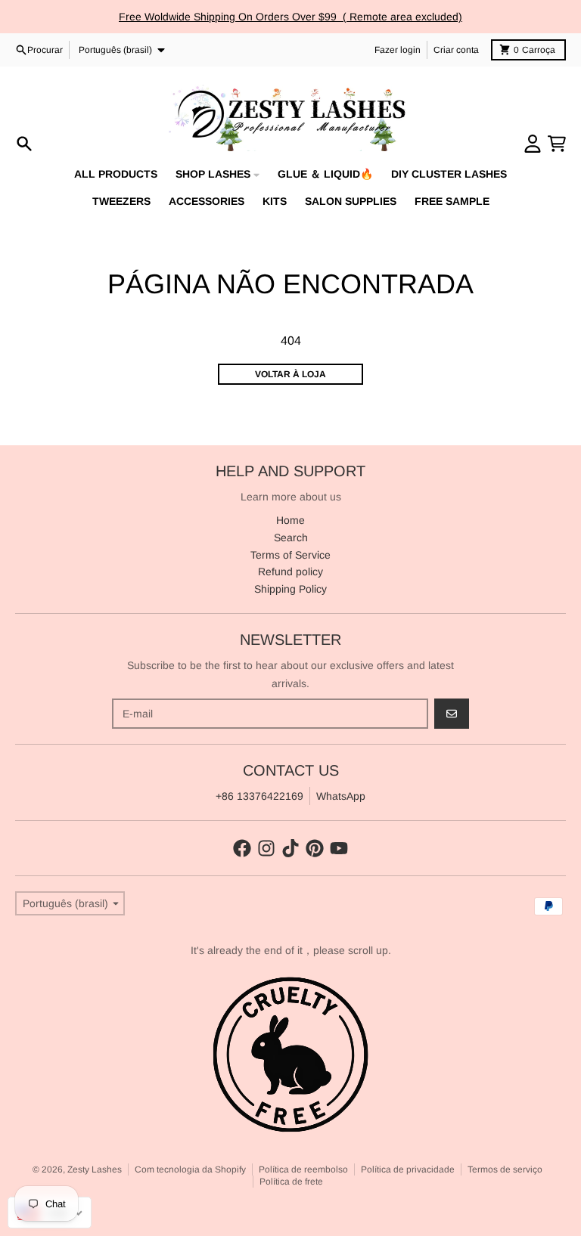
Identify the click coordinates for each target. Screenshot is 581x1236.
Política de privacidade (408, 1169)
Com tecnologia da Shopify (190, 1169)
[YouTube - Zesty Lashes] (339, 848)
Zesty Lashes (94, 1169)
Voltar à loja (290, 374)
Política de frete (291, 1181)
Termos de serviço (505, 1169)
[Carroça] (557, 144)
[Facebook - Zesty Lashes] (242, 848)
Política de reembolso (303, 1169)
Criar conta (456, 50)
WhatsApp (340, 796)
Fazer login (397, 50)
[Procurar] (24, 144)
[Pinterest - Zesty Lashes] (315, 848)
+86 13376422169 (259, 796)
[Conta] (533, 144)
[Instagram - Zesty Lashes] (266, 848)
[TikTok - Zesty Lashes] (290, 848)
